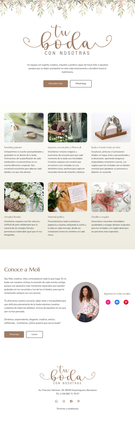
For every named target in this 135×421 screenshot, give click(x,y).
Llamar (34, 334)
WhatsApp (80, 83)
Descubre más (56, 83)
